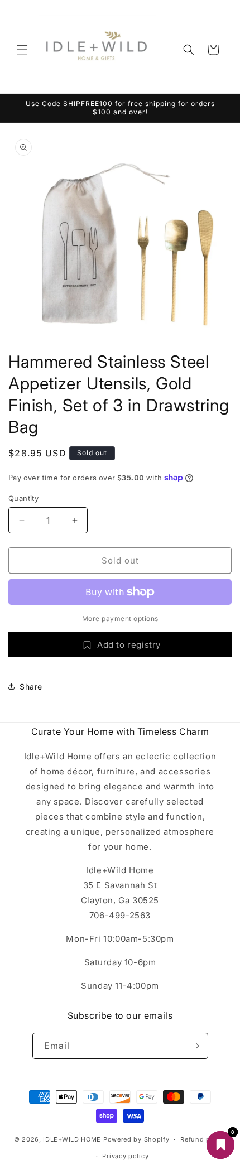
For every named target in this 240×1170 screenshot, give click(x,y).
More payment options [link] (120, 618)
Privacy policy (125, 1156)
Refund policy (203, 1139)
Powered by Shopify (136, 1139)
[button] (22, 49)
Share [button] (31, 686)
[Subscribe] (195, 1046)
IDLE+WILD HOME (72, 1139)
